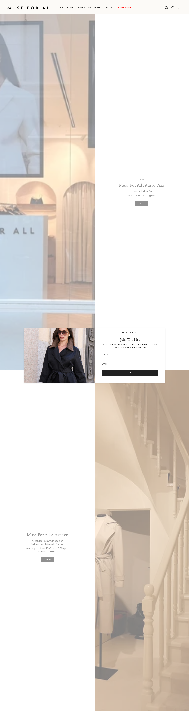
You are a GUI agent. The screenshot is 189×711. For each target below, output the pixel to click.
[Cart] (179, 7)
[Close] (160, 332)
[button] (60, 7)
